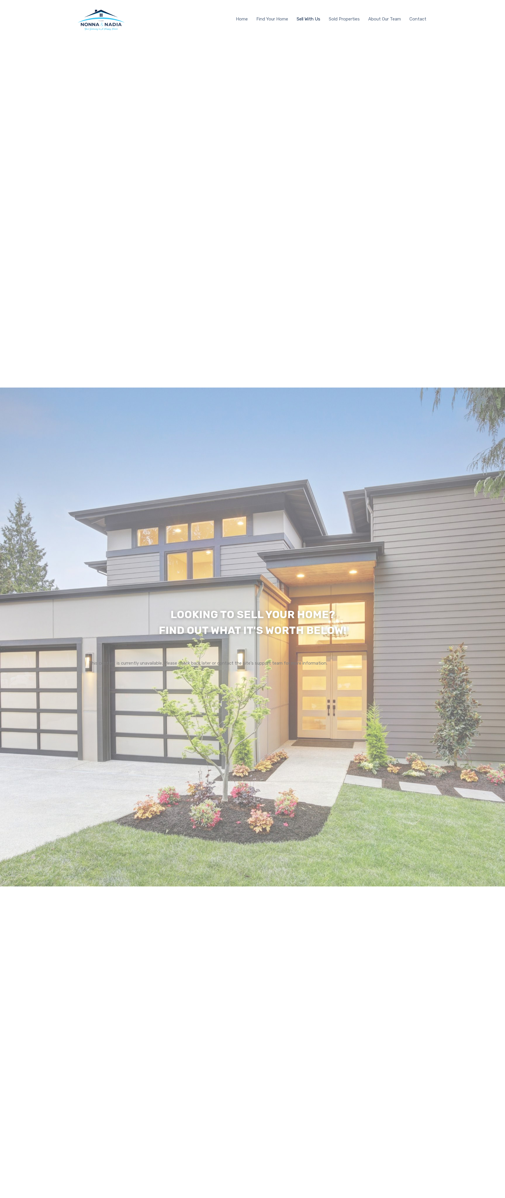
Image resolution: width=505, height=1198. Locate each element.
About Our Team (384, 19)
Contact (417, 19)
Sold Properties (344, 19)
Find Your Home (272, 19)
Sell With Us (308, 19)
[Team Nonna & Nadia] (100, 31)
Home (242, 19)
